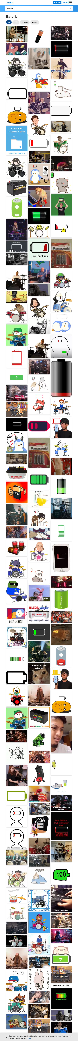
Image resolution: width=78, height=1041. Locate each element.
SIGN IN (65, 2)
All (9, 22)
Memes (34, 22)
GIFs (15, 22)
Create (58, 2)
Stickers (25, 22)
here (29, 1038)
